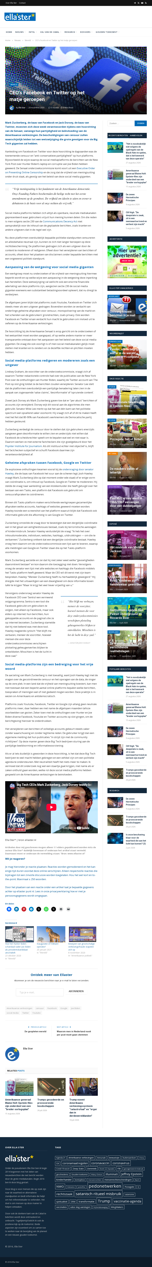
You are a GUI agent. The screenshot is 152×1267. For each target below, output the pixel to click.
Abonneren (76, 991)
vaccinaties (61, 1207)
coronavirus (121, 1163)
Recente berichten (118, 135)
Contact (22, 3)
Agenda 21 (60, 1158)
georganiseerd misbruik (133, 1169)
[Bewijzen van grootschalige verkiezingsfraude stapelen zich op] (82, 934)
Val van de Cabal (49, 32)
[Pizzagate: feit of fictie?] (127, 433)
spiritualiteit (61, 1201)
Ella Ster (22, 107)
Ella (111, 589)
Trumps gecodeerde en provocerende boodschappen (50, 1103)
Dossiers (85, 32)
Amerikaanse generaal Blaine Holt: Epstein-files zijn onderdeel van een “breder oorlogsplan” (19, 1104)
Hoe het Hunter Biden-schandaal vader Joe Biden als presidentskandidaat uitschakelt (18, 948)
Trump (104, 1201)
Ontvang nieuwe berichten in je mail (122, 313)
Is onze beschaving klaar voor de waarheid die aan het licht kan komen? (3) (136, 839)
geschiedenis (62, 1174)
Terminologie (115, 341)
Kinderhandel (115, 565)
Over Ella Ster (11, 3)
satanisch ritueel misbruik (98, 1193)
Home (9, 32)
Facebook (52, 1008)
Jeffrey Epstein (131, 1174)
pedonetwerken (105, 1186)
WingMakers (117, 1207)
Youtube (37, 1012)
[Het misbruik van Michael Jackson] (127, 545)
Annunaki (101, 1157)
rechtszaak (64, 1194)
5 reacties (55, 107)
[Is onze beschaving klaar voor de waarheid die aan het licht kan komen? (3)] (115, 838)
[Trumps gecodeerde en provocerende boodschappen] (51, 1087)
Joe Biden (75, 1008)
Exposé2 (111, 1169)
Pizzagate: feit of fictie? (126, 439)
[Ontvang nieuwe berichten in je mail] (127, 309)
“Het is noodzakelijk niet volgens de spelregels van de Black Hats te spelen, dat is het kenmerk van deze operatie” (136, 151)
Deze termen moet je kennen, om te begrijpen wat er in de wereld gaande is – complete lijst (126, 353)
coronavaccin (100, 1163)
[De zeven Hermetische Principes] (115, 198)
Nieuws (19, 32)
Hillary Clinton (96, 1174)
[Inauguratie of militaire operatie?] (51, 934)
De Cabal (113, 453)
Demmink (91, 1168)
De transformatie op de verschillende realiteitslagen (125, 647)
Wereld (14, 84)
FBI (119, 1168)
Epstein (112, 387)
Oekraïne (71, 1187)
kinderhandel (64, 1179)
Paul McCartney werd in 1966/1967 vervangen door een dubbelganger (126, 502)
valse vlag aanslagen (80, 1207)
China (141, 1158)
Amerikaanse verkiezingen (19, 1008)
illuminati (112, 1174)
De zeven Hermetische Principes (132, 197)
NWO (60, 1186)
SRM (73, 1201)
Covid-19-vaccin (63, 1168)
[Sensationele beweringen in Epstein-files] (127, 400)
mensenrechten (94, 1180)
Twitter (25, 1012)
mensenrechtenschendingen (118, 1179)
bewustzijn (114, 1157)
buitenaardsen (129, 1158)
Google (63, 1008)
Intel (32, 32)
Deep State (78, 1168)
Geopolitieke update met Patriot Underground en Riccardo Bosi (126, 613)
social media (13, 1012)
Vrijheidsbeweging (100, 1207)
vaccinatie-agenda (127, 1201)
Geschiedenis (114, 487)
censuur (40, 1008)
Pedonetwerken (116, 532)
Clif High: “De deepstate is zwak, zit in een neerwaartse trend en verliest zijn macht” (136, 218)
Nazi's (137, 1180)
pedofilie (81, 1187)
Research (70, 32)
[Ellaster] (20, 16)
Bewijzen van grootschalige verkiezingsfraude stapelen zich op (81, 946)
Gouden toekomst (107, 32)
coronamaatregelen (75, 1163)
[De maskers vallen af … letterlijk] (127, 466)
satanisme (129, 1194)
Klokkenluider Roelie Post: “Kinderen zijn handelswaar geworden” (126, 580)
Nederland (114, 296)
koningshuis (80, 1180)
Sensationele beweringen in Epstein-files (127, 404)
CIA (57, 1163)
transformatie (86, 1201)
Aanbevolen (136, 135)
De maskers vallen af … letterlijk (125, 470)
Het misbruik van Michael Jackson (127, 549)
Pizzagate (129, 1186)
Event (102, 1169)
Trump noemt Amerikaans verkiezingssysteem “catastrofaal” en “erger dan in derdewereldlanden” (83, 1107)
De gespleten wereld (35, 1031)
